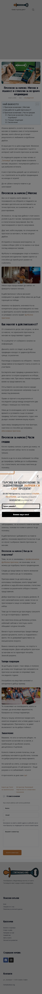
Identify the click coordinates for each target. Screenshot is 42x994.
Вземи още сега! (21, 514)
